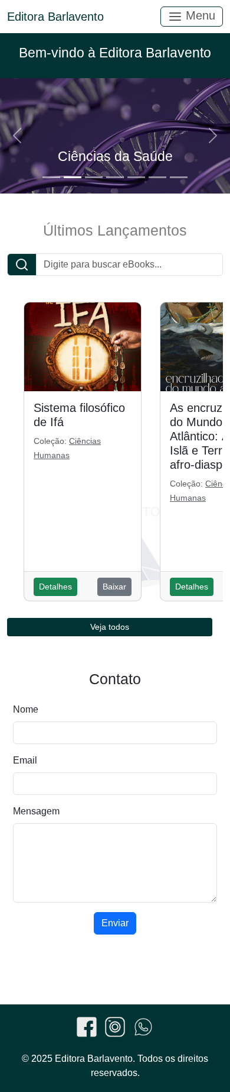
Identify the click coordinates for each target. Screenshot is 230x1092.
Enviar (115, 923)
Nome (25, 709)
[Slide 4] (115, 177)
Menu (198, 15)
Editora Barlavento (55, 16)
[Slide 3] (94, 177)
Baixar (114, 586)
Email (25, 760)
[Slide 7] (179, 177)
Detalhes (55, 586)
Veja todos (109, 627)
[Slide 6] (157, 177)
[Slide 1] (51, 177)
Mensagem (36, 811)
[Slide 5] (136, 177)
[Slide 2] (72, 177)
